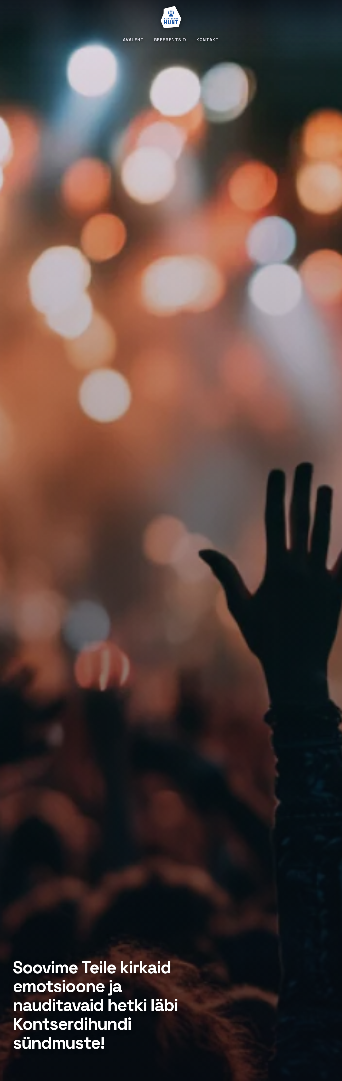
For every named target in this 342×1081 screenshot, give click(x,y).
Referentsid (170, 39)
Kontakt (207, 39)
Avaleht (133, 39)
